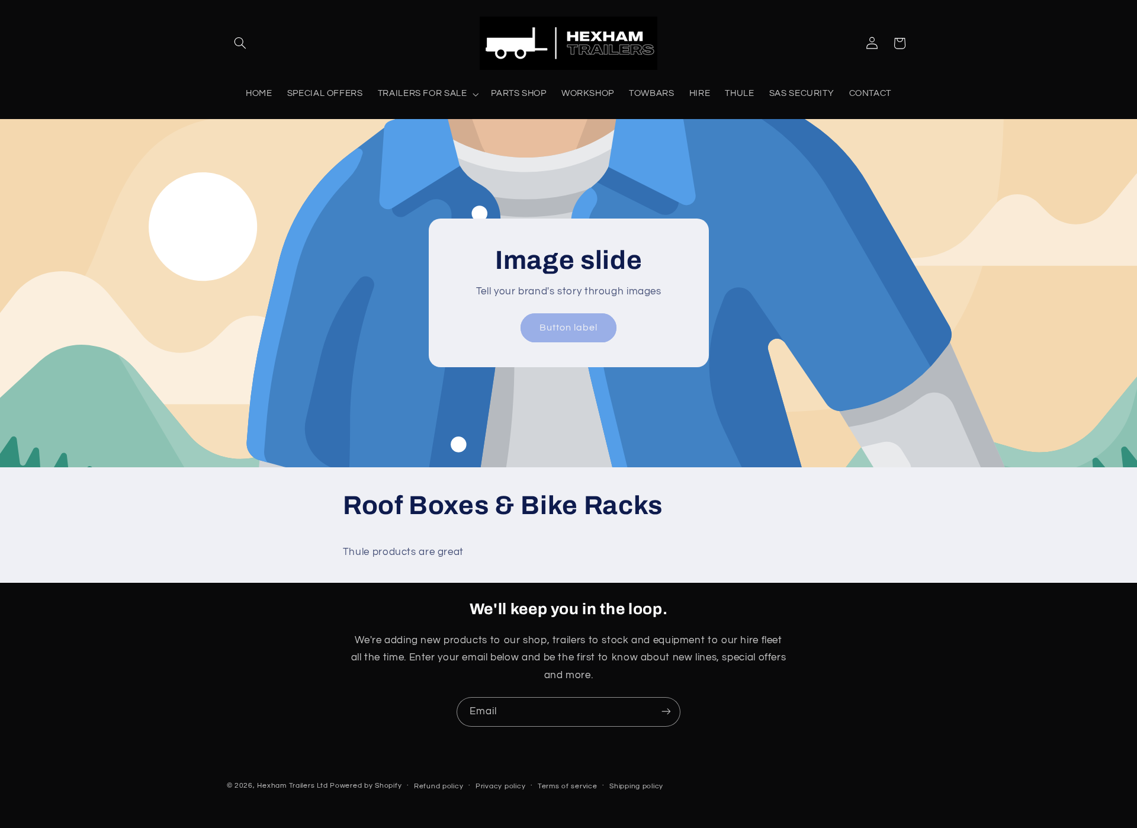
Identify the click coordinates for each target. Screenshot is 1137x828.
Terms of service (568, 786)
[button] (240, 43)
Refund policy (439, 786)
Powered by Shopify (366, 785)
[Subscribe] (666, 711)
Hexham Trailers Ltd (292, 785)
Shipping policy (636, 786)
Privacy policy (500, 786)
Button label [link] (568, 327)
